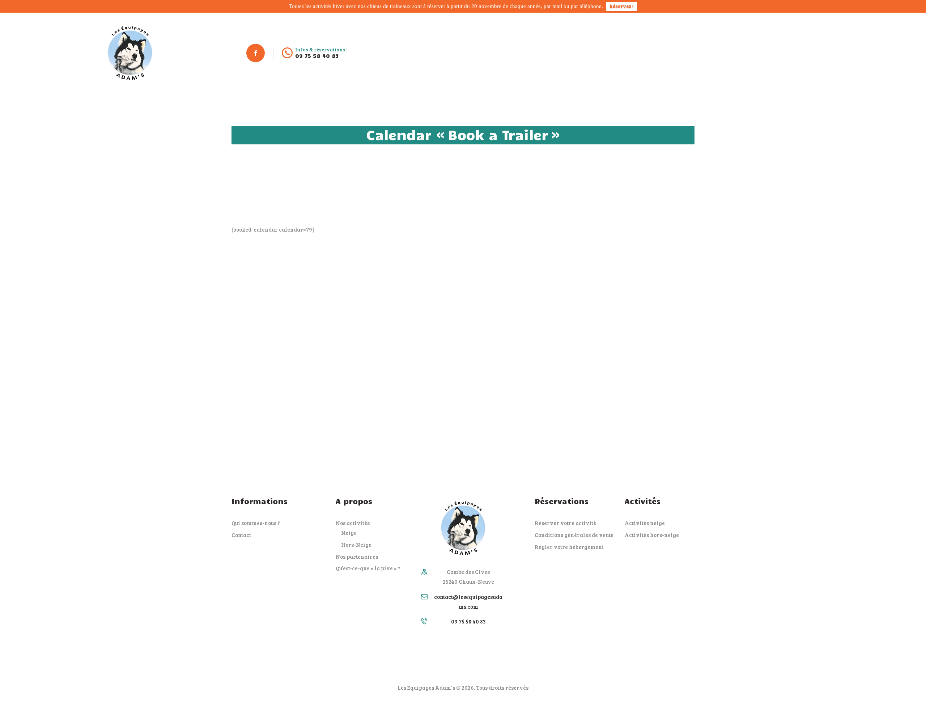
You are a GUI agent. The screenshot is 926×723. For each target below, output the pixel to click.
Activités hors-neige (652, 534)
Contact (241, 534)
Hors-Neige (356, 544)
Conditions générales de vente (574, 534)
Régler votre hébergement (569, 546)
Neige (349, 532)
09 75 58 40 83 (468, 621)
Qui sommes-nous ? (256, 523)
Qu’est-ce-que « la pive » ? (368, 568)
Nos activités (353, 523)
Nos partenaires (357, 556)
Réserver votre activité (565, 523)
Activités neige (645, 523)
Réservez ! (621, 6)
